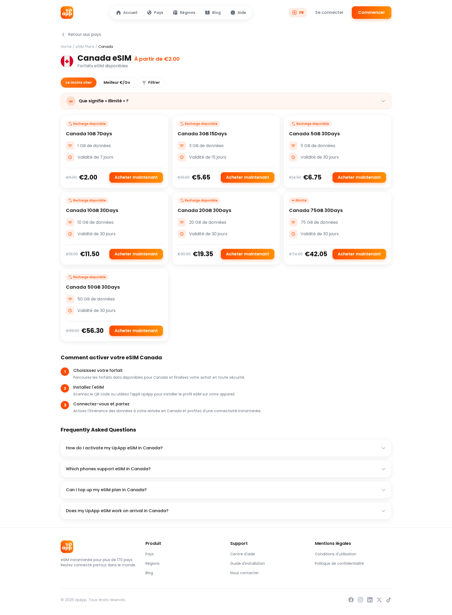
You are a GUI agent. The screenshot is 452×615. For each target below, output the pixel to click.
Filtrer (154, 82)
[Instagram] (360, 599)
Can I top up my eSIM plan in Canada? (106, 490)
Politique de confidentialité (339, 563)
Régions (152, 563)
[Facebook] (351, 599)
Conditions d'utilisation (335, 554)
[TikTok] (388, 599)
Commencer (371, 12)
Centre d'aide (242, 554)
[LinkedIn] (369, 599)
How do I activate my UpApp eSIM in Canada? (114, 448)
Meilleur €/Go (117, 82)
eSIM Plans (85, 46)
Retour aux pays (84, 34)
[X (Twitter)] (379, 599)
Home (66, 46)
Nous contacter (244, 572)
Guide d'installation (247, 563)
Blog (149, 572)
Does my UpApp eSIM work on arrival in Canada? (117, 511)
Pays (149, 554)
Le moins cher (79, 82)
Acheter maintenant (136, 177)
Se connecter (329, 12)
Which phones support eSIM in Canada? (108, 469)
